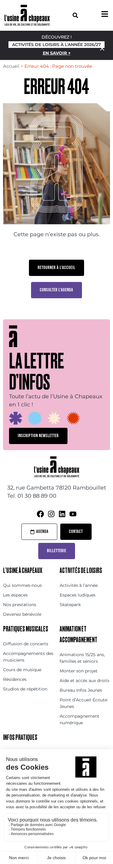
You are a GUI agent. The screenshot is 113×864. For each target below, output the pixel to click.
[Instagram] (51, 514)
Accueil (11, 66)
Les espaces (15, 595)
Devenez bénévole (22, 614)
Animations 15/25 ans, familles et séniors (82, 658)
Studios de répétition (25, 689)
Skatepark (70, 604)
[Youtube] (73, 514)
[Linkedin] (62, 514)
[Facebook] (40, 514)
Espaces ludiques (78, 595)
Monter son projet (79, 671)
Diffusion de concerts (25, 643)
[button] (75, 15)
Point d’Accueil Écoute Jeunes (83, 703)
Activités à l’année (79, 585)
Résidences (15, 679)
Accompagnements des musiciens (28, 657)
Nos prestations (19, 604)
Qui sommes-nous (22, 585)
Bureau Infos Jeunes (81, 690)
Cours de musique (22, 669)
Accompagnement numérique (79, 719)
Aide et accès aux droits (84, 680)
